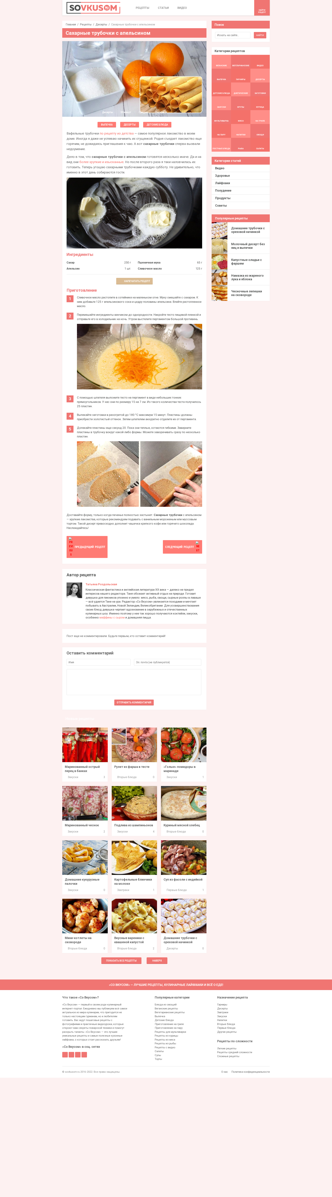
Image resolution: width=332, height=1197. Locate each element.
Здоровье (222, 175)
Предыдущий (90, 547)
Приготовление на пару (169, 1027)
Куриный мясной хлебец (182, 825)
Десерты (101, 24)
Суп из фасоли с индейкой (183, 879)
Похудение (223, 190)
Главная (71, 24)
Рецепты (86, 24)
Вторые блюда (126, 777)
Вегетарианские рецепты (170, 1012)
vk (71, 1054)
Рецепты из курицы (166, 1035)
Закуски (73, 777)
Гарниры (222, 1004)
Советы (221, 205)
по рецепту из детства (117, 133)
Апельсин (73, 268)
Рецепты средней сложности (234, 1052)
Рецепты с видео (165, 1047)
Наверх (157, 960)
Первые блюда (177, 890)
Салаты (159, 1051)
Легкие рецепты (226, 1048)
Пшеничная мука (149, 262)
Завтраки (123, 890)
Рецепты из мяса (165, 1039)
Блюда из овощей (166, 1004)
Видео (219, 168)
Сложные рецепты (228, 1056)
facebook (65, 1054)
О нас (224, 1071)
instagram (78, 1054)
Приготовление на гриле (169, 1024)
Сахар (71, 262)
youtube (84, 1054)
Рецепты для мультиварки (170, 1031)
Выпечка (107, 124)
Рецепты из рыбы (165, 1043)
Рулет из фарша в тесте (131, 767)
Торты (158, 1059)
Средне (143, 112)
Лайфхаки (222, 183)
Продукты (222, 198)
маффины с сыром (112, 617)
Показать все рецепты (121, 960)
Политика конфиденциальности (250, 1071)
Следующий (179, 547)
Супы (158, 1055)
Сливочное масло (150, 268)
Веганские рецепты (166, 1008)
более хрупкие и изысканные (101, 162)
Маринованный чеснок (82, 825)
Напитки (222, 1020)
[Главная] (93, 8)
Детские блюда (157, 124)
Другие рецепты (227, 1031)
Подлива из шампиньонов (133, 825)
